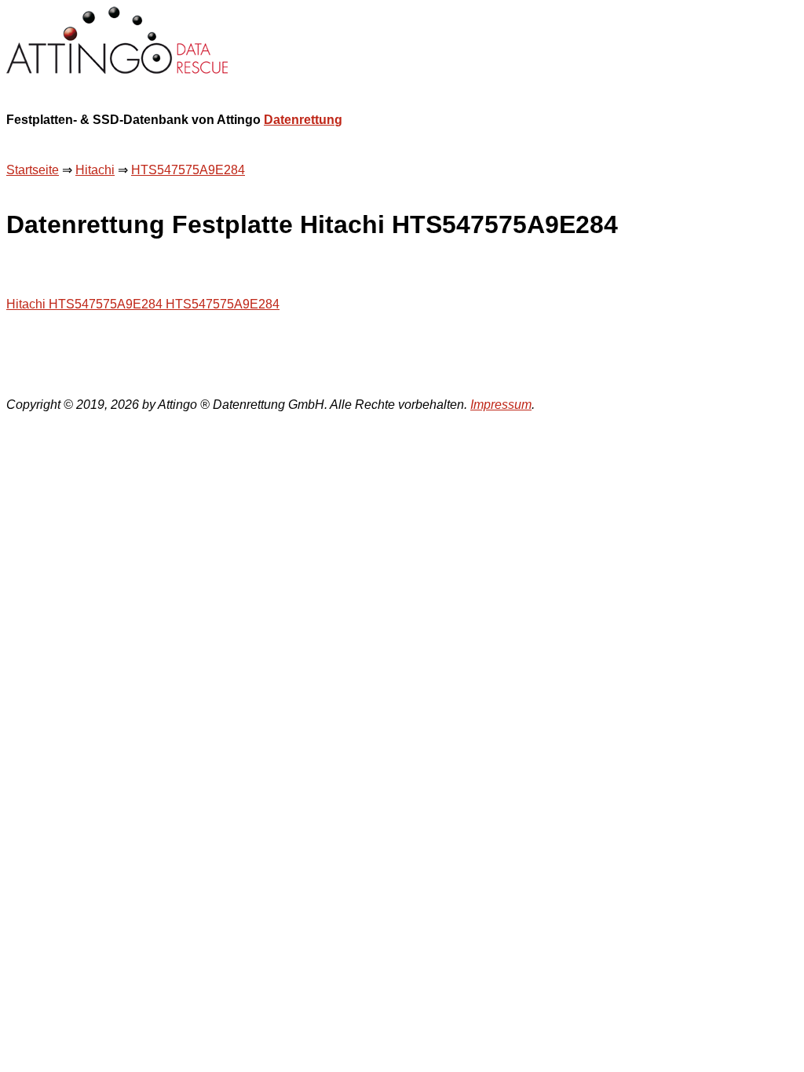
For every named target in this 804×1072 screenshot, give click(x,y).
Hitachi (95, 170)
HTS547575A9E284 (188, 170)
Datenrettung (303, 119)
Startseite (32, 170)
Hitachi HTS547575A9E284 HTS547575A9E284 (143, 304)
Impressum (501, 404)
